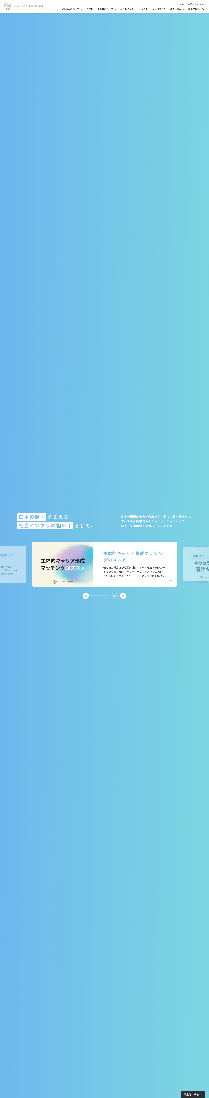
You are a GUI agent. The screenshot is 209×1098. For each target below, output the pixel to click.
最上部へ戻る (191, 1094)
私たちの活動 (127, 9)
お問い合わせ (194, 4)
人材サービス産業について (99, 9)
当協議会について (70, 9)
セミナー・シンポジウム (153, 9)
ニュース (177, 4)
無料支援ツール (196, 9)
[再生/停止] (115, 596)
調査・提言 (175, 9)
